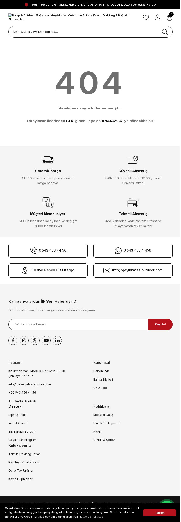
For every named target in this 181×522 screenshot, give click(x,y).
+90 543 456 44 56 (22, 392)
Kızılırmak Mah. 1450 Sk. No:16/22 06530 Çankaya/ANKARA (36, 373)
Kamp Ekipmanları (20, 479)
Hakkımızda (101, 371)
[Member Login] (158, 17)
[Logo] (72, 17)
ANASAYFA (112, 121)
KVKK (97, 431)
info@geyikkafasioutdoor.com (29, 384)
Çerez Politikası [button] (93, 516)
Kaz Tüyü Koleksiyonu (23, 462)
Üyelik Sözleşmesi (106, 423)
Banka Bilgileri (103, 379)
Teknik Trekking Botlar (24, 454)
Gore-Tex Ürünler (20, 470)
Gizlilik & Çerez (104, 440)
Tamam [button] (159, 512)
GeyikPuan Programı (22, 440)
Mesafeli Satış (103, 415)
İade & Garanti (18, 423)
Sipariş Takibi (17, 415)
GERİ (70, 121)
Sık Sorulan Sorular (21, 431)
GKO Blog (100, 387)
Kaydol (160, 324)
